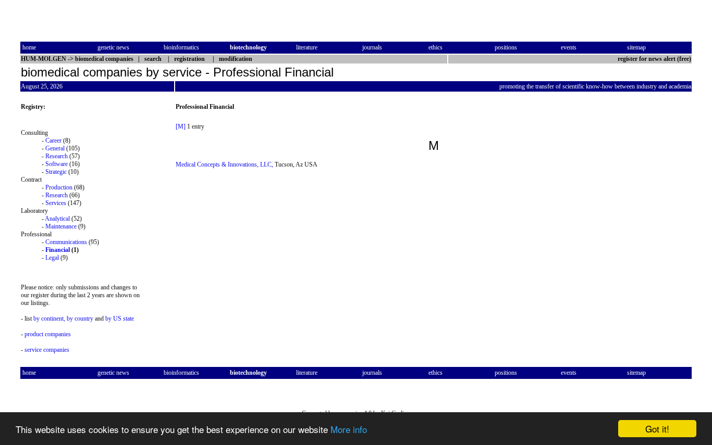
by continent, (49, 318)
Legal (52, 257)
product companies (47, 334)
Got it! (657, 428)
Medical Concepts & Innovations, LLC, (224, 164)
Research (56, 156)
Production (58, 187)
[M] (181, 126)
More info (348, 429)
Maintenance (61, 226)
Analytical (57, 218)
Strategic (56, 171)
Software (56, 164)
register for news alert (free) (654, 58)
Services (55, 203)
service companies (46, 349)
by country (80, 318)
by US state (119, 318)
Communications (66, 242)
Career (53, 140)
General (55, 148)
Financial (57, 249)
